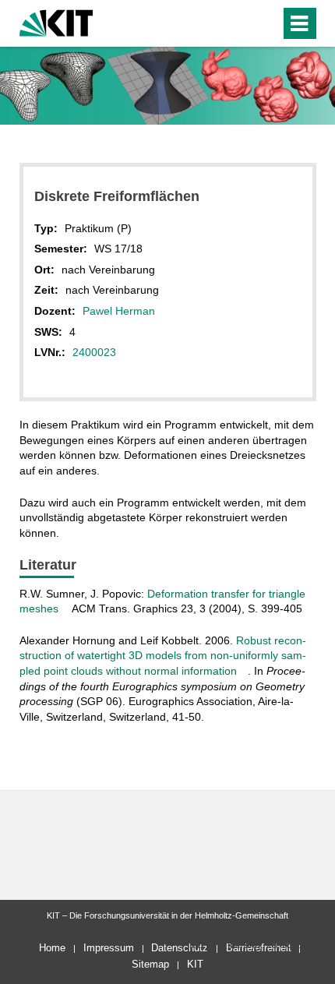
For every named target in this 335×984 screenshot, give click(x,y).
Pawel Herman (119, 311)
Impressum (108, 948)
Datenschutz (179, 948)
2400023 (94, 352)
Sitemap (150, 964)
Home (52, 948)
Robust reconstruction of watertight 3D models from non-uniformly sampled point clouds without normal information (162, 655)
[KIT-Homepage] (56, 21)
